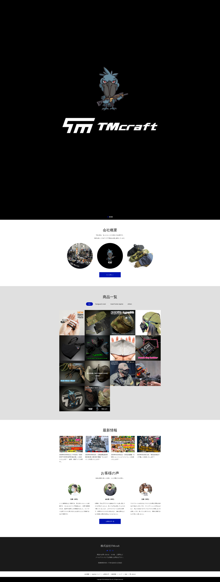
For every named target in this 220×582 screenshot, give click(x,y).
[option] (110, 110)
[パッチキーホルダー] (148, 348)
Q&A (126, 574)
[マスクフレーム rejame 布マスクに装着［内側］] (122, 348)
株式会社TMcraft (110, 545)
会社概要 (86, 574)
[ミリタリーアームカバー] (97, 322)
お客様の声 (106, 574)
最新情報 (113, 574)
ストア (120, 574)
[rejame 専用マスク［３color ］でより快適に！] (72, 348)
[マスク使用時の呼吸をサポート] (72, 322)
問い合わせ (133, 574)
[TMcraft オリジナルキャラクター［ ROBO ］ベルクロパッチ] (72, 398)
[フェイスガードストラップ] (72, 373)
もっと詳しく (110, 275)
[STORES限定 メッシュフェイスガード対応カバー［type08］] (97, 348)
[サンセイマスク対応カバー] (97, 373)
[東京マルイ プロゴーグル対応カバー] (122, 322)
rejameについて (96, 574)
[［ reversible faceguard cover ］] (97, 398)
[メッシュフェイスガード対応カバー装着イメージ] (122, 373)
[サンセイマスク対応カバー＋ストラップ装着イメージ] (148, 322)
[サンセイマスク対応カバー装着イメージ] (148, 373)
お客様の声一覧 (110, 521)
